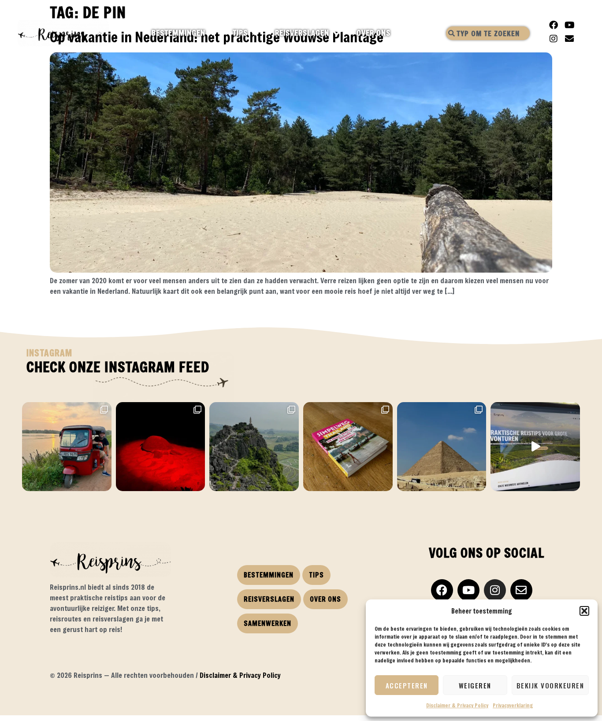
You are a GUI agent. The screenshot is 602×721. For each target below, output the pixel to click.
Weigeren (475, 685)
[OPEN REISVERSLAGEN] (336, 33)
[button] (584, 610)
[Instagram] (553, 38)
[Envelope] (569, 38)
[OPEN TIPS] (255, 33)
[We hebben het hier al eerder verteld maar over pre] (66, 447)
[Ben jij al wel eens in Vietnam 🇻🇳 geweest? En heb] (254, 447)
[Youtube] (569, 25)
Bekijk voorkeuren (550, 685)
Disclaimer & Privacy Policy (457, 705)
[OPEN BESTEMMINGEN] (213, 33)
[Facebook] (553, 25)
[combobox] (488, 33)
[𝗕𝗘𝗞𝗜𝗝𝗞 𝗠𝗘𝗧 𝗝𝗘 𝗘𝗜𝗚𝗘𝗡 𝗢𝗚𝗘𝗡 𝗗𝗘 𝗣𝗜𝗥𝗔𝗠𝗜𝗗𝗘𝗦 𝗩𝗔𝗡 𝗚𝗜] (442, 447)
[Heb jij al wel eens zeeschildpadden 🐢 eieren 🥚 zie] (160, 447)
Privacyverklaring (513, 705)
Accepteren (407, 685)
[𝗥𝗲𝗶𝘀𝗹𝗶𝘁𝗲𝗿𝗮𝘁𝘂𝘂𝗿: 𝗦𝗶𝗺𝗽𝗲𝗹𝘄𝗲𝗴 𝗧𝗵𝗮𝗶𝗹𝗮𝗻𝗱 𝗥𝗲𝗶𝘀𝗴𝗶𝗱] (348, 447)
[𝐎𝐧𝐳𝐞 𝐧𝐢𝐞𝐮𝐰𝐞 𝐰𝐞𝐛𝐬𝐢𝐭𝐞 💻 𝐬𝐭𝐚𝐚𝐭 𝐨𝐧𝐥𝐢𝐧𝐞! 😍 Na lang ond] (535, 447)
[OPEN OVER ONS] (398, 33)
